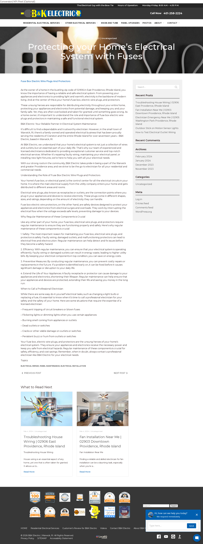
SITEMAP (42, 538)
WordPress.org (143, 211)
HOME (24, 528)
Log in (138, 199)
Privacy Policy (27, 538)
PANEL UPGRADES (130, 23)
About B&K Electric (143, 528)
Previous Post (32, 373)
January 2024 (143, 160)
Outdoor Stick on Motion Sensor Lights (156, 128)
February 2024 (143, 156)
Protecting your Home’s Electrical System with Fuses (101, 51)
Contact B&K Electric (120, 528)
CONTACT (172, 23)
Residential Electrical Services (41, 23)
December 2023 (144, 164)
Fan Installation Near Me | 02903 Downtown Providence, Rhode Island (100, 441)
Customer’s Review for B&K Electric (79, 528)
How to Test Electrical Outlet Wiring (155, 132)
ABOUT (158, 23)
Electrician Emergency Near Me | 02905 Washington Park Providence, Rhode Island (157, 120)
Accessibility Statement (61, 538)
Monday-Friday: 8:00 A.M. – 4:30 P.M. (160, 5)
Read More (29, 472)
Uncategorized (109, 38)
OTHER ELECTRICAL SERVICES (80, 23)
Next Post (119, 373)
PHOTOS (147, 23)
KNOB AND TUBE (109, 23)
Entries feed (142, 203)
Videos (103, 528)
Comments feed (144, 207)
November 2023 (144, 169)
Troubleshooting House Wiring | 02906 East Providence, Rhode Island (44, 441)
